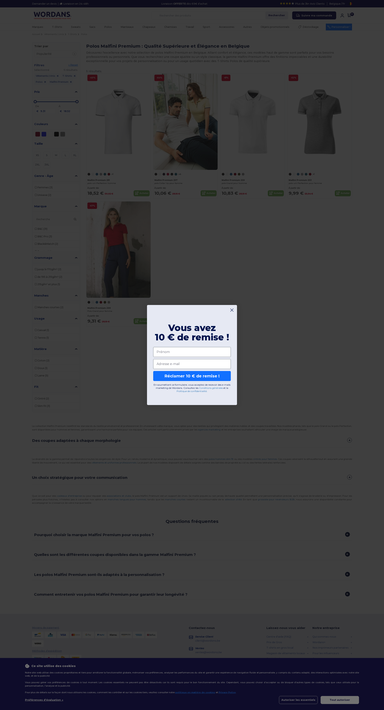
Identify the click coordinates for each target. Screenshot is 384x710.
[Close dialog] (231, 310)
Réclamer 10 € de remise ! (192, 376)
